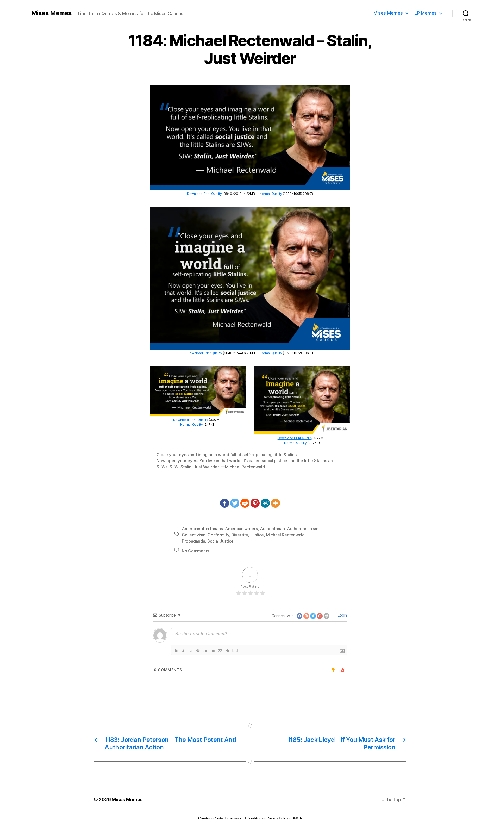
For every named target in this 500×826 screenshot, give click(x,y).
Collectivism (193, 534)
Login (342, 615)
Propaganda (193, 541)
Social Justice (220, 541)
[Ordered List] (205, 650)
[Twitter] (234, 503)
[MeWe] (265, 503)
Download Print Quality (204, 194)
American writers (241, 528)
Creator (204, 818)
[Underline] (191, 650)
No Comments (195, 551)
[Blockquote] (220, 650)
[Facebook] (224, 503)
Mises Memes (51, 13)
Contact (219, 818)
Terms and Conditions (246, 818)
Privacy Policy (277, 818)
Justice (257, 534)
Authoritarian (272, 528)
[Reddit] (244, 503)
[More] (275, 503)
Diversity (239, 534)
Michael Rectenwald (285, 534)
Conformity (218, 534)
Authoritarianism (302, 528)
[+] (235, 650)
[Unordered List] (212, 650)
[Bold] (176, 650)
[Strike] (198, 650)
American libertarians (202, 528)
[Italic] (183, 650)
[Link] (227, 650)
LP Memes (426, 13)
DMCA (296, 818)
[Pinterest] (255, 503)
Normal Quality (270, 194)
